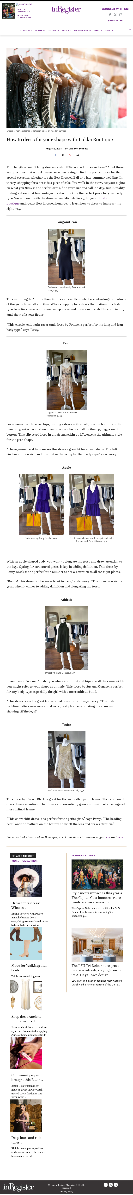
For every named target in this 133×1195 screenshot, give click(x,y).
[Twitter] (115, 15)
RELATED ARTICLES (23, 856)
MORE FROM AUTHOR (24, 860)
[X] (63, 155)
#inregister (115, 20)
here (107, 837)
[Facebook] (110, 15)
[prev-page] (12, 1160)
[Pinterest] (70, 155)
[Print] (77, 155)
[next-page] (17, 1160)
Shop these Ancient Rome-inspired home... (29, 1018)
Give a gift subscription (24, 16)
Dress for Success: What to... (25, 905)
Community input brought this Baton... (27, 1077)
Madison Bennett (78, 148)
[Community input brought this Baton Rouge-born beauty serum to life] (26, 1053)
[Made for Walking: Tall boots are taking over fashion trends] (26, 943)
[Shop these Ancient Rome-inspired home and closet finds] (26, 994)
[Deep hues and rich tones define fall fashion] (26, 1115)
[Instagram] (121, 15)
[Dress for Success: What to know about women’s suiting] (26, 881)
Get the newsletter (24, 10)
